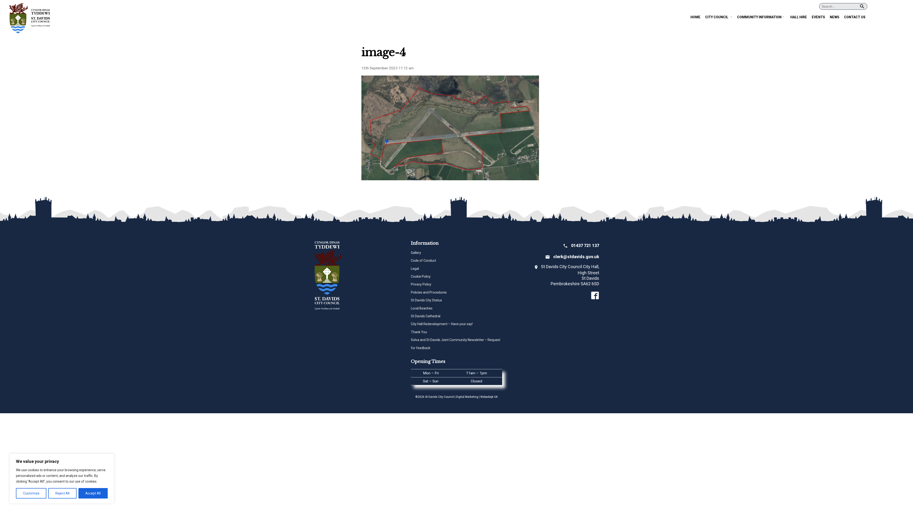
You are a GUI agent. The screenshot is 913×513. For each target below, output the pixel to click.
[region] (62, 479)
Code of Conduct (423, 260)
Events (818, 17)
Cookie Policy (421, 276)
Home (695, 17)
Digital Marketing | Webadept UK (477, 397)
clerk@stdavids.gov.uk (576, 256)
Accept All (93, 493)
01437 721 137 (585, 245)
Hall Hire (798, 17)
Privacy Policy (421, 284)
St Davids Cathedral (425, 316)
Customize (31, 493)
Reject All (62, 493)
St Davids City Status (426, 300)
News (834, 17)
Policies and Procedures (429, 292)
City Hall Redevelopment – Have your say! (442, 324)
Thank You (419, 332)
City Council (716, 17)
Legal (415, 269)
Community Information (759, 17)
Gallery (416, 253)
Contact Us (854, 17)
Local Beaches (421, 308)
